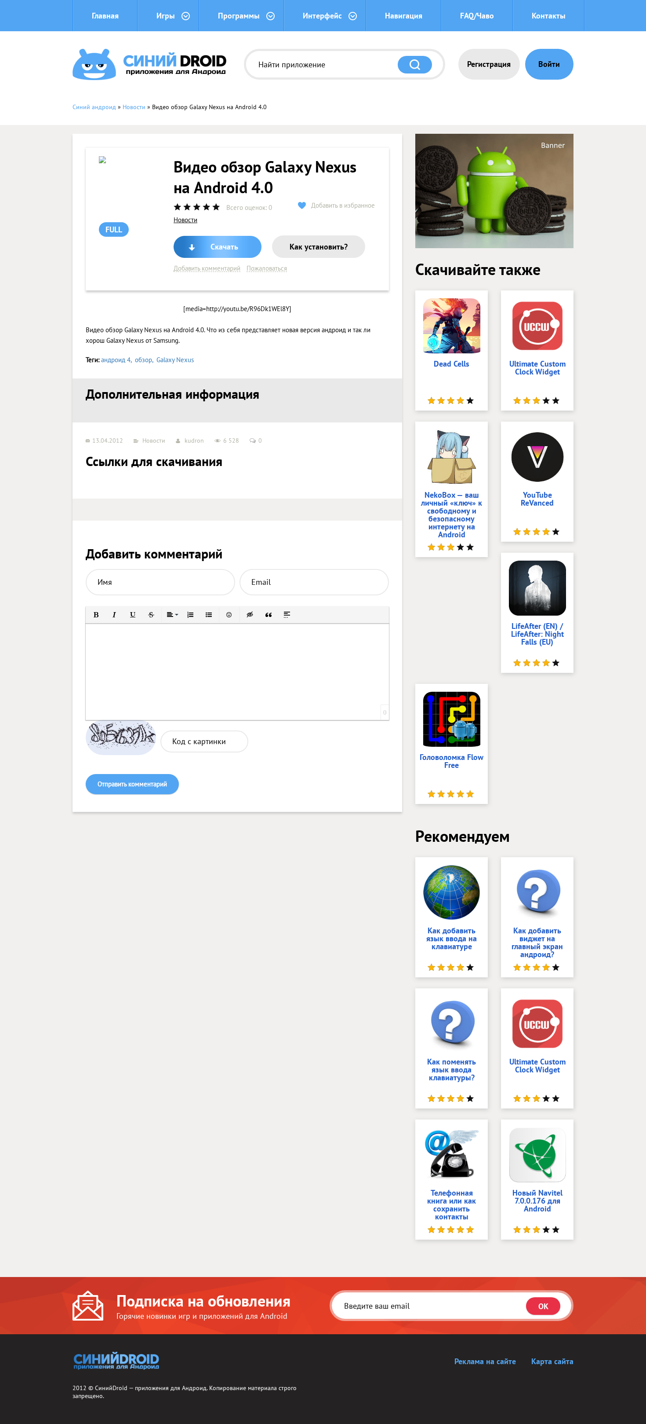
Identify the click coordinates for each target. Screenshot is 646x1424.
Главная (105, 16)
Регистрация (489, 64)
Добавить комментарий (207, 268)
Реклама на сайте (485, 1361)
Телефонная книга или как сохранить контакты (451, 1205)
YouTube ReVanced (537, 499)
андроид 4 (116, 360)
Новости (185, 220)
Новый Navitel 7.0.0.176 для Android (537, 1201)
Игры (165, 16)
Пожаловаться (267, 268)
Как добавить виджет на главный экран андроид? (537, 943)
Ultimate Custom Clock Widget (537, 368)
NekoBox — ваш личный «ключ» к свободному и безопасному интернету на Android (451, 515)
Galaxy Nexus (175, 360)
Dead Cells (451, 364)
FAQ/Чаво (477, 16)
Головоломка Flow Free (451, 761)
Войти (549, 64)
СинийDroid (111, 1388)
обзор (143, 360)
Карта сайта (552, 1361)
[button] (95, 614)
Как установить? (319, 247)
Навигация (403, 16)
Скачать (224, 247)
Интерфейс (322, 16)
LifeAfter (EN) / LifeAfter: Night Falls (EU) (537, 634)
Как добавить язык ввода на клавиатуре (451, 939)
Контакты (549, 16)
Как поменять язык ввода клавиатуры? (451, 1070)
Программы (239, 16)
